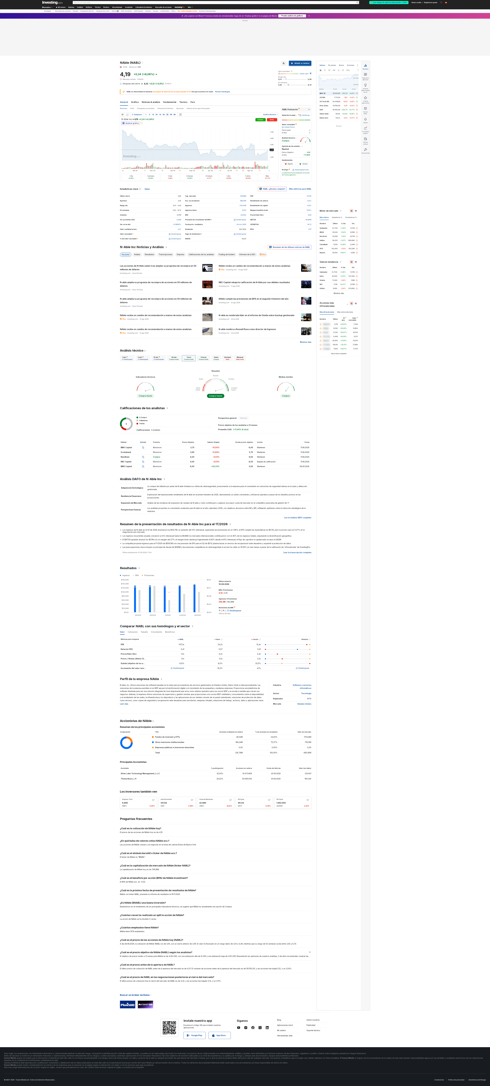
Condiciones (439, 1043)
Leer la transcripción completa (297, 515)
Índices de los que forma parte (198, 71)
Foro (193, 65)
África (173, 11)
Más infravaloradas (327, 275)
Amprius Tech (127, 762)
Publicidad (311, 988)
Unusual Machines (206, 762)
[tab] (127, 321)
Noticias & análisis (151, 65)
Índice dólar (324, 77)
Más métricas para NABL (300, 152)
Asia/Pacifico (164, 11)
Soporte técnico (313, 993)
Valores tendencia (329, 225)
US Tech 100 (324, 65)
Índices (322, 28)
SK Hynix (280, 762)
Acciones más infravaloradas (327, 267)
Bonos (341, 28)
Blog (279, 983)
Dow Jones (324, 69)
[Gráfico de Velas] (122, 77)
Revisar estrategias (222, 55)
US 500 (322, 60)
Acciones (47, 11)
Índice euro (324, 81)
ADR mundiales (126, 11)
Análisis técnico (131, 313)
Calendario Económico (144, 7)
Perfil (132, 71)
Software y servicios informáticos (302, 649)
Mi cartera (281, 993)
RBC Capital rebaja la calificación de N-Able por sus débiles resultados (254, 245)
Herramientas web (284, 999)
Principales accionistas (145, 71)
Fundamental (169, 65)
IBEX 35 (322, 56)
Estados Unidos (304, 667)
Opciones (180, 71)
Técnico (183, 65)
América (148, 11)
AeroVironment (166, 762)
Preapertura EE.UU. (87, 11)
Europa (155, 11)
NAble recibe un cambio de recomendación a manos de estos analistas (254, 229)
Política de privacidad (456, 1043)
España (75, 11)
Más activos (324, 180)
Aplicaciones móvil (285, 988)
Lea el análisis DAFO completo (297, 481)
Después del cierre (102, 11)
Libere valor (304, 37)
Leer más (124, 667)
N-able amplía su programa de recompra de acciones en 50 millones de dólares (156, 247)
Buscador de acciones (163, 7)
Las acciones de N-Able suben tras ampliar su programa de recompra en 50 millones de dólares (158, 231)
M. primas (332, 28)
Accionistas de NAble (136, 684)
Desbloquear (178, 631)
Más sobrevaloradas (345, 275)
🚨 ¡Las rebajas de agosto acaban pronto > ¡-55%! (389, 2)
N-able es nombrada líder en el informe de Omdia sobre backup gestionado (256, 278)
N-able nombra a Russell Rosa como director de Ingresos (247, 292)
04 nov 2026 (241, 187)
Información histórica (165, 71)
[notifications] (441, 2)
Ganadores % (337, 180)
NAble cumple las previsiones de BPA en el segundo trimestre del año (254, 262)
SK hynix (241, 762)
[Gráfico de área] (127, 77)
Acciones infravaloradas (207, 11)
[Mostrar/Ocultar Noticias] (180, 77)
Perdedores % (351, 180)
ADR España (138, 11)
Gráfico (135, 65)
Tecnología (306, 656)
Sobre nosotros (313, 983)
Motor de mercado (329, 174)
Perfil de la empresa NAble (139, 642)
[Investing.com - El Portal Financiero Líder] (52, 2)
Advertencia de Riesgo (477, 1043)
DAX (321, 73)
